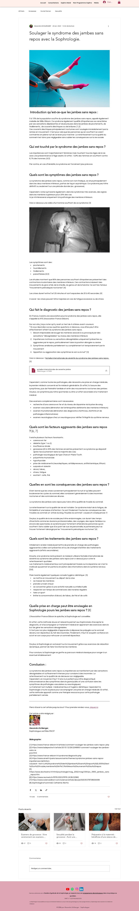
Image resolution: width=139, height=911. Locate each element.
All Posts (21, 11)
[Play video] (69, 229)
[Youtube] (68, 889)
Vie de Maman (46, 11)
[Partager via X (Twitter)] (36, 790)
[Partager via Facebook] (30, 790)
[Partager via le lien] (46, 790)
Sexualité (58, 11)
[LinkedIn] (81, 889)
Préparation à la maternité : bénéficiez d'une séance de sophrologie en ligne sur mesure (103, 835)
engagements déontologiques (93, 893)
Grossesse (32, 11)
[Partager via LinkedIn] (41, 790)
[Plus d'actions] (108, 26)
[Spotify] (72, 889)
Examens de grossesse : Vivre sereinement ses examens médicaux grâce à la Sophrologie (34, 835)
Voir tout (118, 809)
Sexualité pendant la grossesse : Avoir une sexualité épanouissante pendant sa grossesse (66, 835)
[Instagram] (77, 889)
